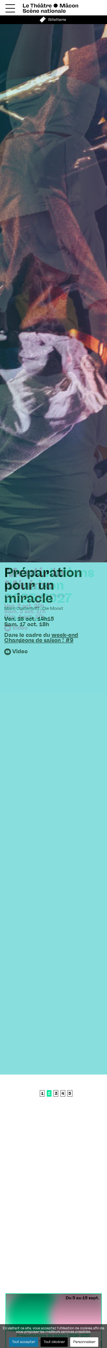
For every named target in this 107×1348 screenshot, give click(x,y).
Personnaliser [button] (84, 1342)
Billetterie (57, 20)
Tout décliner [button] (54, 1342)
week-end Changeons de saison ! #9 (41, 638)
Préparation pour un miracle (43, 586)
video (20, 651)
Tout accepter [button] (23, 1342)
